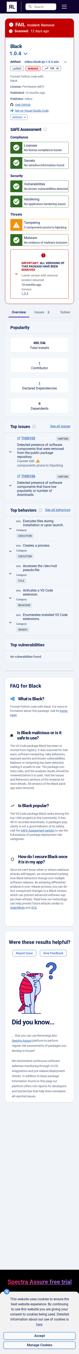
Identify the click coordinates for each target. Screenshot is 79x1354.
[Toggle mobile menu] (64, 6)
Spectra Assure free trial (40, 1281)
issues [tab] (41, 312)
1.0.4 (24, 293)
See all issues (60, 426)
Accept (39, 1336)
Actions (17, 117)
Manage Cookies (39, 1345)
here (39, 1324)
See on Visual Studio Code (32, 110)
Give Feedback (53, 953)
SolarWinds (17, 907)
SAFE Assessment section (38, 830)
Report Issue (24, 953)
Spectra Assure (22, 1040)
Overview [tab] (19, 312)
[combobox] (17, 53)
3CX (34, 907)
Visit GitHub (23, 104)
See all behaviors (57, 510)
